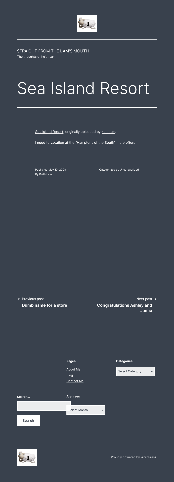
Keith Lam (45, 174)
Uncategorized (129, 169)
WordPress (148, 457)
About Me (73, 369)
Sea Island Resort (49, 132)
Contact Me (74, 381)
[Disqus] (87, 236)
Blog (69, 375)
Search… (23, 396)
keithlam (108, 132)
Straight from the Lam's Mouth (53, 51)
